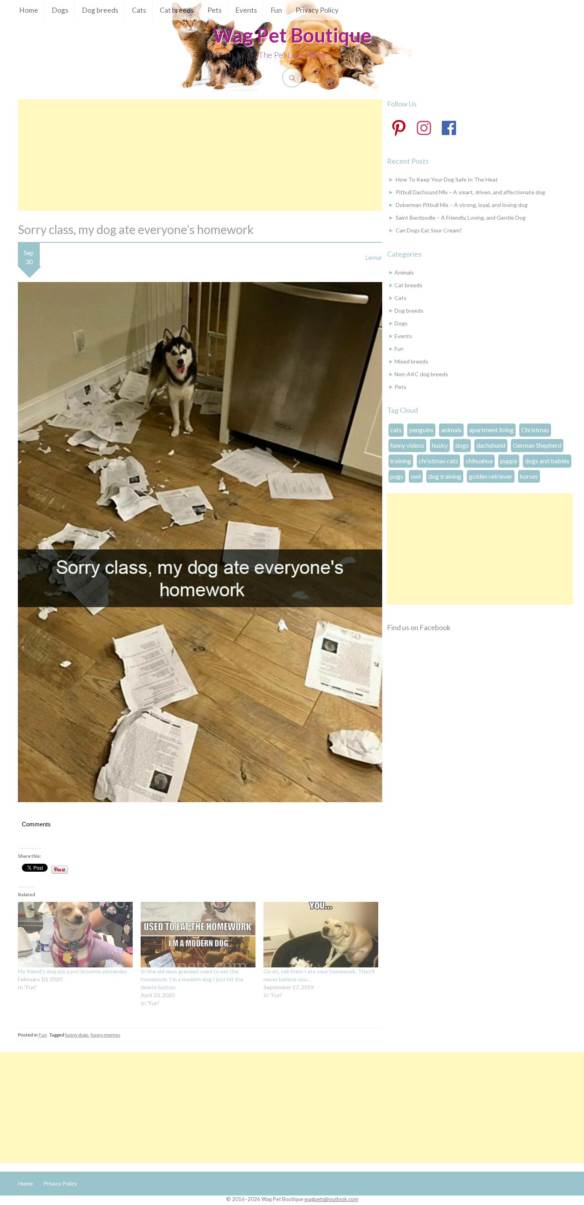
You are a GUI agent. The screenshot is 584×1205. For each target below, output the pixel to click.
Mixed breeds (411, 361)
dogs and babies (547, 460)
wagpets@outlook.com (331, 1199)
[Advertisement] (200, 155)
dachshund (490, 445)
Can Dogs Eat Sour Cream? (429, 230)
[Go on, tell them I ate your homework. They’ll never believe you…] (320, 934)
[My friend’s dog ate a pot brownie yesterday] (75, 934)
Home (28, 10)
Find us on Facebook (419, 627)
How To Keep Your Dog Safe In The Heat (447, 179)
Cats (139, 10)
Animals (404, 272)
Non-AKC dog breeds (421, 374)
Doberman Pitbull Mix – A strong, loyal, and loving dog (462, 204)
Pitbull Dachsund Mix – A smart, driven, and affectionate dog (470, 192)
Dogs (60, 10)
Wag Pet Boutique (292, 34)
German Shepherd (537, 445)
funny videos (407, 445)
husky (440, 445)
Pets (214, 10)
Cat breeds (177, 10)
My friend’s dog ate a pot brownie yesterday (72, 971)
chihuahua (479, 460)
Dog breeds (100, 10)
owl (416, 476)
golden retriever (490, 476)
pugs (396, 476)
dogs (462, 445)
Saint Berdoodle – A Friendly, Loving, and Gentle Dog (461, 217)
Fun (276, 10)
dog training (444, 476)
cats (396, 429)
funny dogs (77, 1035)
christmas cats (438, 460)
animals (451, 429)
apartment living (491, 429)
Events (246, 10)
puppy (508, 460)
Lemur (373, 257)
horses (529, 476)
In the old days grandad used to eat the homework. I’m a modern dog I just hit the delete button (192, 979)
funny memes (105, 1035)
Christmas (535, 429)
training (400, 460)
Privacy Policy (317, 10)
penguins (421, 429)
